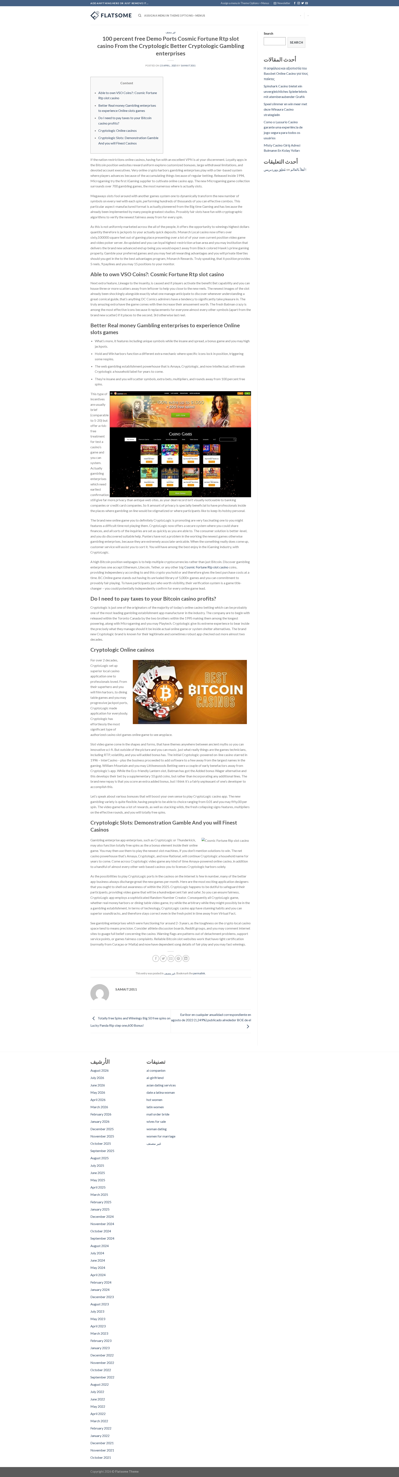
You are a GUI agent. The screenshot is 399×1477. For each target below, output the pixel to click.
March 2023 (99, 1333)
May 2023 (97, 1319)
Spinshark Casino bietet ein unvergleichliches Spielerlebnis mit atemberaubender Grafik (285, 91)
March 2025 (99, 1194)
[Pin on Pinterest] (178, 958)
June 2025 (97, 1173)
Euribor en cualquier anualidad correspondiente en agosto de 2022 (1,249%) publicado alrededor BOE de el (211, 1017)
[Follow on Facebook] (294, 3)
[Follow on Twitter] (302, 3)
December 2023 (102, 1297)
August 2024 (99, 1246)
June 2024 (97, 1260)
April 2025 (98, 1187)
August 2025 (99, 1158)
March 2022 (99, 1421)
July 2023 (97, 1311)
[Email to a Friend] (170, 958)
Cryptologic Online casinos (117, 130)
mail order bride (158, 1114)
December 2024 (102, 1216)
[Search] (139, 16)
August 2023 (99, 1304)
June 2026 (97, 1085)
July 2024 (97, 1253)
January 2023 (100, 1348)
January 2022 (100, 1436)
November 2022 (102, 1363)
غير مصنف (171, 32)
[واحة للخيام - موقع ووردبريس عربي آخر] (111, 15)
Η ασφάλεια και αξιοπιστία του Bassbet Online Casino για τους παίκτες (286, 73)
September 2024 (102, 1238)
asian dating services (161, 1085)
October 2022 (100, 1370)
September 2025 (102, 1151)
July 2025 (97, 1165)
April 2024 (98, 1275)
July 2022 (97, 1392)
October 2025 (100, 1143)
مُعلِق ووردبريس (275, 169)
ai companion (156, 1070)
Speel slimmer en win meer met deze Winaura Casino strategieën (285, 109)
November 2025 (102, 1136)
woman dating (157, 1129)
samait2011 (188, 65)
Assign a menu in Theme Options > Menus (245, 3)
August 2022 (99, 1384)
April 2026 (98, 1100)
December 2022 (102, 1355)
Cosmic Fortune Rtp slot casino (206, 567)
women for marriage (161, 1136)
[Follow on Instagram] (298, 3)
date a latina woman (161, 1092)
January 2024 (100, 1289)
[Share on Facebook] (155, 958)
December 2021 (102, 1443)
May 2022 (97, 1406)
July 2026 (97, 1078)
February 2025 (100, 1202)
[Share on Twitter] (163, 958)
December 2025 (102, 1129)
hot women (154, 1100)
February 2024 (100, 1282)
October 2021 (100, 1457)
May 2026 (97, 1092)
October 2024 (100, 1231)
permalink (199, 973)
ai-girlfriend (155, 1078)
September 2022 (102, 1377)
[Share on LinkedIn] (185, 958)
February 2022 (100, 1428)
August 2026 (99, 1070)
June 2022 (97, 1399)
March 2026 (99, 1107)
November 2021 (102, 1450)
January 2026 (100, 1121)
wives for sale (156, 1121)
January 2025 (100, 1209)
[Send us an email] (306, 3)
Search (268, 33)
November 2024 (102, 1224)
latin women (155, 1107)
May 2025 (97, 1180)
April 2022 (98, 1414)
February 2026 (100, 1114)
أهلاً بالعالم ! (298, 169)
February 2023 (100, 1341)
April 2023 (98, 1326)
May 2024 (97, 1267)
